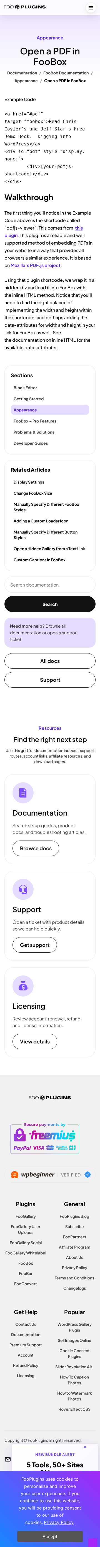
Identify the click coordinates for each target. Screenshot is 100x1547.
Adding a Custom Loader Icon (41, 520)
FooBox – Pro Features (35, 420)
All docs (50, 661)
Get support (34, 945)
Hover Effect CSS (74, 1409)
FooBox (25, 1263)
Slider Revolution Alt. (74, 1366)
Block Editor (25, 387)
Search (50, 604)
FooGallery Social (26, 1242)
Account (26, 1354)
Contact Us (25, 1324)
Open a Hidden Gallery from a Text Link (49, 548)
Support (50, 679)
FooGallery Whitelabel (25, 1252)
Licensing (25, 1375)
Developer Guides (31, 443)
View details (35, 1041)
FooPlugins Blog (74, 1216)
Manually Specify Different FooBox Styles (46, 507)
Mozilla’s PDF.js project (36, 265)
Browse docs (36, 848)
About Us (74, 1257)
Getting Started (29, 398)
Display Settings (29, 481)
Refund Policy (25, 1365)
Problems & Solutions (34, 431)
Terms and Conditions (74, 1277)
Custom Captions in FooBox (40, 559)
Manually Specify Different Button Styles (46, 534)
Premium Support (25, 1344)
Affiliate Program (74, 1246)
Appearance (50, 38)
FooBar (25, 1273)
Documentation (22, 72)
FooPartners (74, 1236)
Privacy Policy (74, 1267)
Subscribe (74, 1226)
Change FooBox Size (33, 492)
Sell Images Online (74, 1340)
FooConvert (25, 1283)
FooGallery (26, 1216)
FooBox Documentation (66, 72)
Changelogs (74, 1288)
